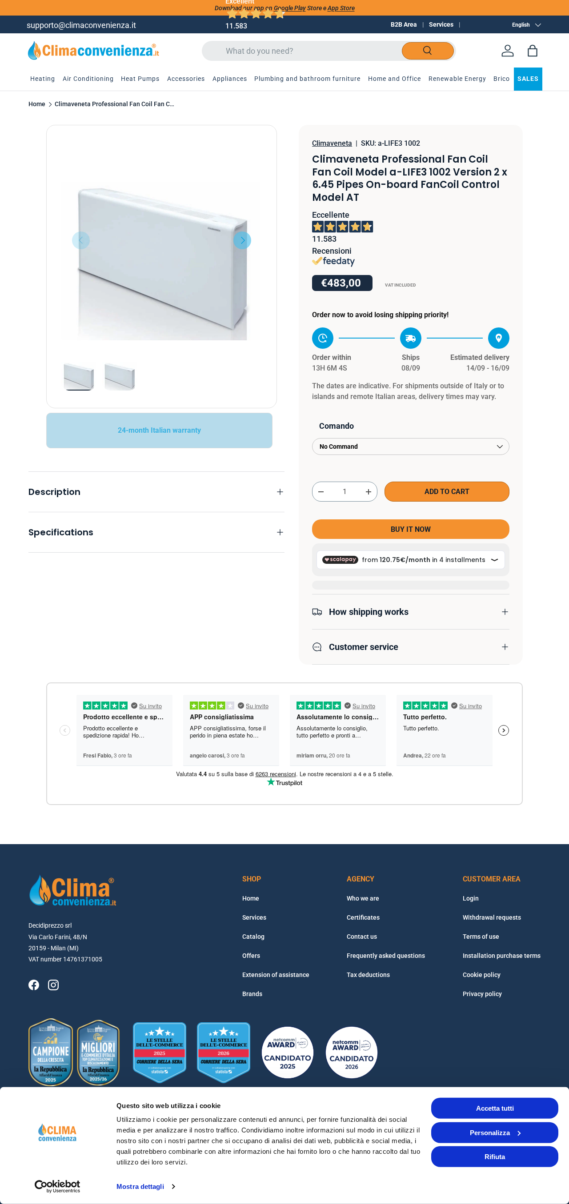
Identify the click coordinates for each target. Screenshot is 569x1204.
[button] (532, 50)
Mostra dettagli (140, 1186)
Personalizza (490, 1132)
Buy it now (411, 529)
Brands (252, 993)
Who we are (363, 898)
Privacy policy (482, 993)
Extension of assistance (275, 974)
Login (471, 898)
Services (441, 24)
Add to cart (447, 491)
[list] (161, 240)
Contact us (362, 936)
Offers (251, 955)
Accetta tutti (495, 1108)
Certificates (363, 917)
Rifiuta (495, 1156)
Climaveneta (332, 143)
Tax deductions (368, 974)
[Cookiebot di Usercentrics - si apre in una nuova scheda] (57, 1186)
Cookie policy (482, 974)
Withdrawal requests (492, 917)
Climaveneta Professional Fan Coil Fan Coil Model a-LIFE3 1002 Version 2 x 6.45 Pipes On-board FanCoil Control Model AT (115, 104)
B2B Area (404, 24)
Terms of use (481, 936)
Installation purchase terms (502, 955)
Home (36, 104)
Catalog (253, 936)
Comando (336, 426)
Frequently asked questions (386, 955)
